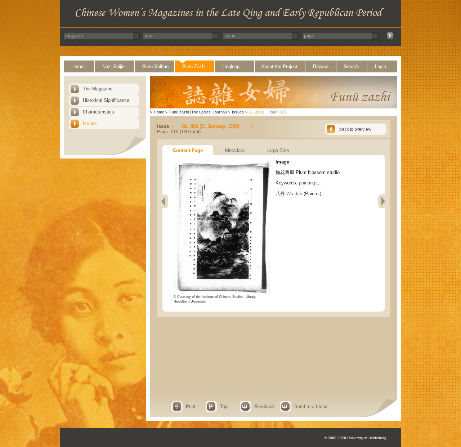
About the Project (279, 66)
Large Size (278, 150)
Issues (90, 123)
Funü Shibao (155, 66)
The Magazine (97, 88)
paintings (308, 182)
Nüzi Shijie (113, 66)
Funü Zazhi (194, 66)
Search (351, 66)
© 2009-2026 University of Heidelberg (355, 438)
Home (77, 66)
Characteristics (98, 112)
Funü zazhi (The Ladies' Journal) (198, 112)
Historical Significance (106, 100)
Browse (320, 66)
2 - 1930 (256, 112)
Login (380, 66)
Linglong (231, 66)
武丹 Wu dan (289, 193)
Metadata (235, 150)
